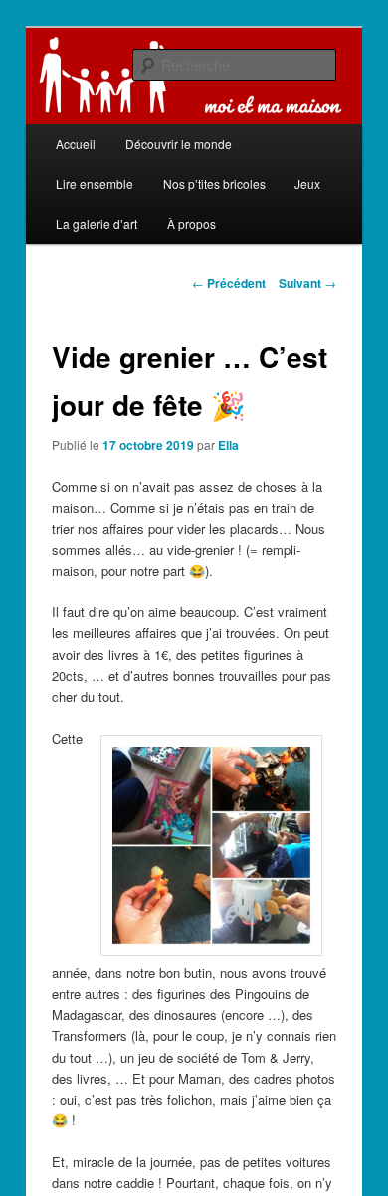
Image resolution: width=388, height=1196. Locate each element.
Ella (228, 445)
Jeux (307, 183)
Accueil (76, 143)
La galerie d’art (96, 223)
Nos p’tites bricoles (214, 183)
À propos (191, 223)
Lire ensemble (94, 183)
